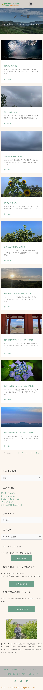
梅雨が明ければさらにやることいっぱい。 (20, 293)
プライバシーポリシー (31, 669)
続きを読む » (7, 79)
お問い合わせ (33, 674)
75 (31, 453)
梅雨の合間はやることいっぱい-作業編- (19, 339)
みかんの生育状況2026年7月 (14, 247)
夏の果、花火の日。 (11, 66)
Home (6, 669)
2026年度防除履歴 (21, 609)
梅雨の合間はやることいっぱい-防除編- (19, 386)
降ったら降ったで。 (11, 112)
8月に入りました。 (11, 203)
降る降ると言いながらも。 (14, 156)
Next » (38, 453)
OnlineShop (21, 558)
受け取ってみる (21, 584)
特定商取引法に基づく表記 (15, 674)
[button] (30, 4)
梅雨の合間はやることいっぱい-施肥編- (19, 432)
